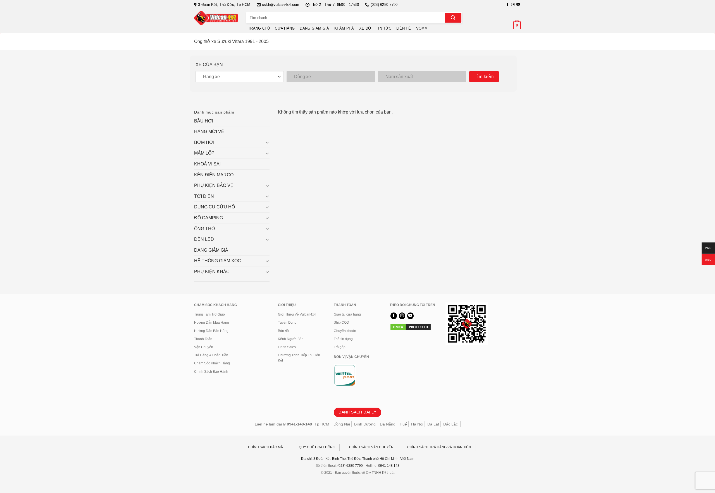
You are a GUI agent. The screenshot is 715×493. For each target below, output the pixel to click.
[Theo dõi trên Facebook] (507, 5)
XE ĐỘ (365, 28)
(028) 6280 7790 (350, 466)
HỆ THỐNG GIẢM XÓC (217, 260)
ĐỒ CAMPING (208, 217)
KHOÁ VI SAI (207, 164)
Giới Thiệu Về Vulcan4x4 (297, 314)
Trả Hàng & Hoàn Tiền (211, 355)
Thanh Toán (203, 339)
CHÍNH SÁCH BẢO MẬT (266, 447)
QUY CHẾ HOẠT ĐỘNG (317, 447)
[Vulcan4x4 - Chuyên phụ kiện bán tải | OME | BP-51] (216, 18)
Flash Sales (287, 347)
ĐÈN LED (204, 239)
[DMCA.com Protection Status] (411, 327)
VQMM (422, 28)
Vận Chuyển (203, 347)
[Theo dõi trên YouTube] (518, 5)
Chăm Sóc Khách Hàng (212, 363)
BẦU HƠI (203, 121)
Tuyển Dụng (287, 322)
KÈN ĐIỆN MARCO (213, 174)
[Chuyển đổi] (267, 142)
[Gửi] (453, 18)
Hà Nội (417, 424)
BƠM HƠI (204, 142)
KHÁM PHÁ (344, 28)
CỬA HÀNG (285, 28)
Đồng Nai (341, 424)
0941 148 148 (388, 466)
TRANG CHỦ (259, 28)
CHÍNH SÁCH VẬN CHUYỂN (371, 447)
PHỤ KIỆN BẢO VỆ (213, 185)
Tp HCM (321, 424)
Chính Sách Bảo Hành (211, 372)
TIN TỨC (383, 28)
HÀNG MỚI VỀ (209, 131)
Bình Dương (365, 424)
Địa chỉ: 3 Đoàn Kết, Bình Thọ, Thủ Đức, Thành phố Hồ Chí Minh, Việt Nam (357, 459)
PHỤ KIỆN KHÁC (212, 271)
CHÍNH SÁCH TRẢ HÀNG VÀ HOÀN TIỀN (439, 447)
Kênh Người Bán (291, 339)
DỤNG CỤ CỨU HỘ (214, 207)
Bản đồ (283, 331)
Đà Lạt (433, 424)
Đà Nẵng (387, 424)
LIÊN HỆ (403, 28)
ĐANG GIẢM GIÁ (314, 28)
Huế (403, 424)
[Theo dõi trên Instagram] (512, 5)
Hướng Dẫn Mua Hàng (211, 322)
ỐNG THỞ (204, 228)
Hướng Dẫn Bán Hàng (211, 331)
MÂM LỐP (204, 153)
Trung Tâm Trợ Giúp (209, 314)
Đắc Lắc (450, 424)
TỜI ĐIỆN (204, 196)
